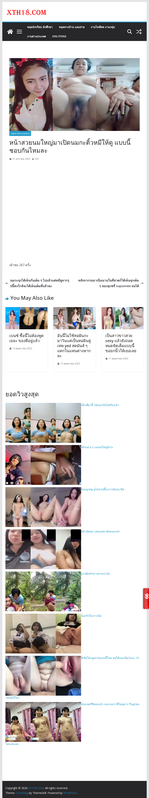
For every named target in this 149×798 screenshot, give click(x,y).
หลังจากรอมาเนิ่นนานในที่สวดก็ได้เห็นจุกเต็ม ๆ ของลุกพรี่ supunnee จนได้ (108, 283)
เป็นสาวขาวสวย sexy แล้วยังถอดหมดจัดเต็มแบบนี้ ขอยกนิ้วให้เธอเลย (120, 343)
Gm (37, 158)
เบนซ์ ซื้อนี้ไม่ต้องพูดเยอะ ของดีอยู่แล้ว (26, 338)
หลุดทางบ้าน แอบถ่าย (72, 27)
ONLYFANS (59, 36)
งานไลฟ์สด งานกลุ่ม (103, 27)
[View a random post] (139, 31)
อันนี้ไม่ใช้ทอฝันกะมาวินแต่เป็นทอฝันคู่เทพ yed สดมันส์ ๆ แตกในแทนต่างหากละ (74, 345)
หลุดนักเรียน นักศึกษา (40, 27)
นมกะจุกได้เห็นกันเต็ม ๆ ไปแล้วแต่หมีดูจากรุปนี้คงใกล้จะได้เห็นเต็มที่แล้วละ (39, 283)
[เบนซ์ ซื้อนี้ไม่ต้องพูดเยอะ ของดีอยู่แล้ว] (26, 310)
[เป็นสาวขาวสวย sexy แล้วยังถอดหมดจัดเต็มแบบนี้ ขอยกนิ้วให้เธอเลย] (122, 310)
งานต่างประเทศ (36, 36)
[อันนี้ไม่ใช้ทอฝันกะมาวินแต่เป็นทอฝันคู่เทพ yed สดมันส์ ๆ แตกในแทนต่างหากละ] (74, 310)
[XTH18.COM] (10, 31)
